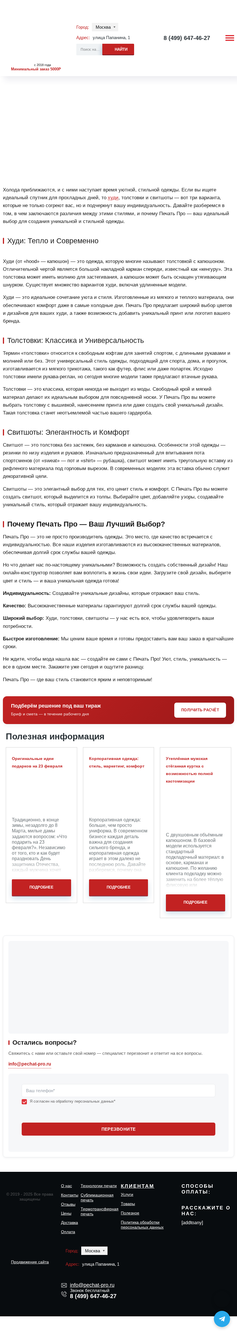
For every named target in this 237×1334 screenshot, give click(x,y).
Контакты (69, 1195)
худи (113, 197)
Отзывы (68, 1204)
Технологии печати (99, 1185)
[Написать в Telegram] (222, 1319)
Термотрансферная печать (99, 1211)
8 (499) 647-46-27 (187, 38)
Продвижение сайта (30, 1262)
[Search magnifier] (118, 48)
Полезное (130, 1213)
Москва (103, 27)
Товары (128, 1203)
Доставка (69, 1222)
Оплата (68, 1231)
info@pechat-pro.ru (29, 1063)
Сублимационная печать (97, 1197)
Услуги (127, 1194)
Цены (66, 1213)
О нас (66, 1185)
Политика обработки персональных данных (142, 1224)
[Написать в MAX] (222, 1299)
